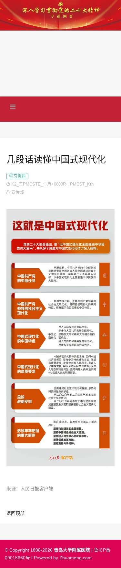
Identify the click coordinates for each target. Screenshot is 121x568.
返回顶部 (15, 513)
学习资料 (17, 176)
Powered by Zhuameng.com (63, 557)
